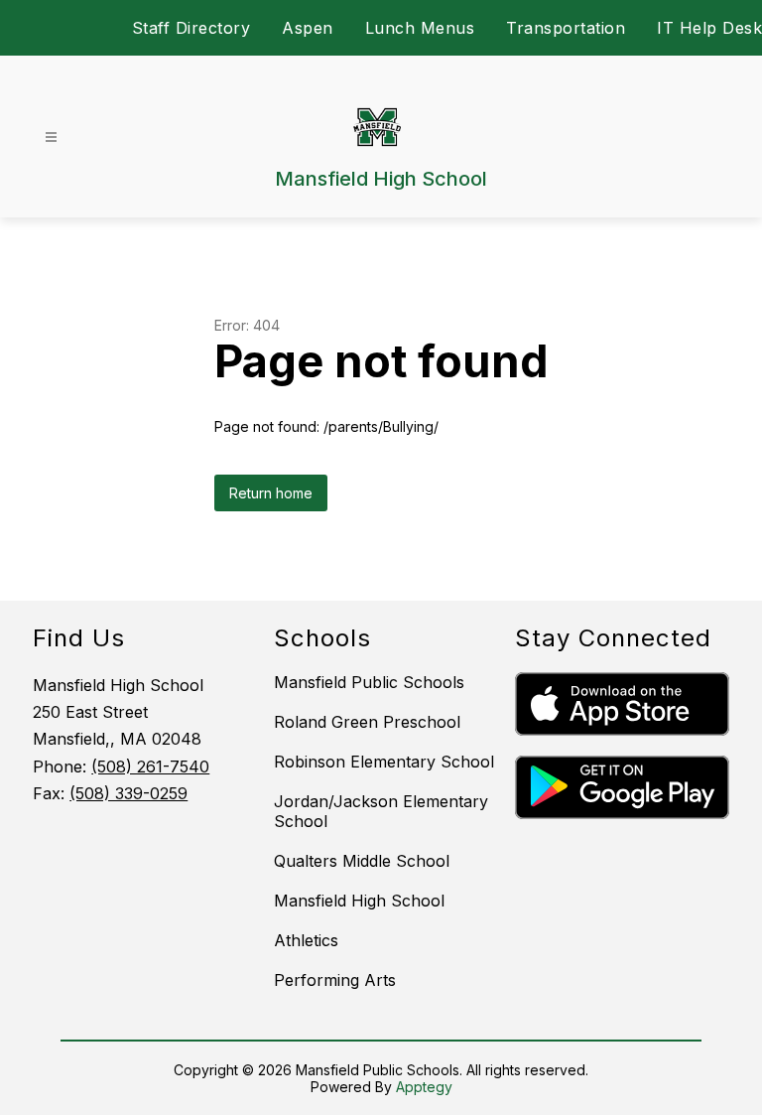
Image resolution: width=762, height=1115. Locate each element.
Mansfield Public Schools (369, 682)
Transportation (565, 28)
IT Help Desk (709, 28)
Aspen (307, 28)
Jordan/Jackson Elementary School (381, 811)
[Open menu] (51, 137)
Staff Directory (191, 28)
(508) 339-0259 (128, 793)
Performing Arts (335, 980)
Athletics (306, 940)
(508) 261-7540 (150, 766)
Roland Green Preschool (367, 722)
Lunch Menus (420, 28)
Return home (271, 493)
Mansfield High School (359, 900)
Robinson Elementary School (384, 761)
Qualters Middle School (361, 861)
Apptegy (424, 1086)
